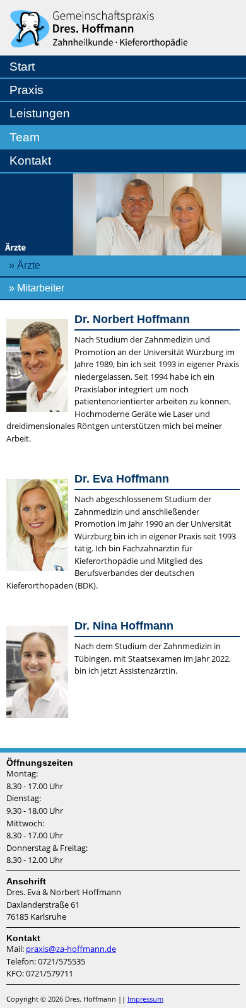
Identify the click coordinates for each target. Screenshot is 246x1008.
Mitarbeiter (40, 288)
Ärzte (28, 265)
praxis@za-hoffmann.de (71, 948)
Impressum (145, 999)
